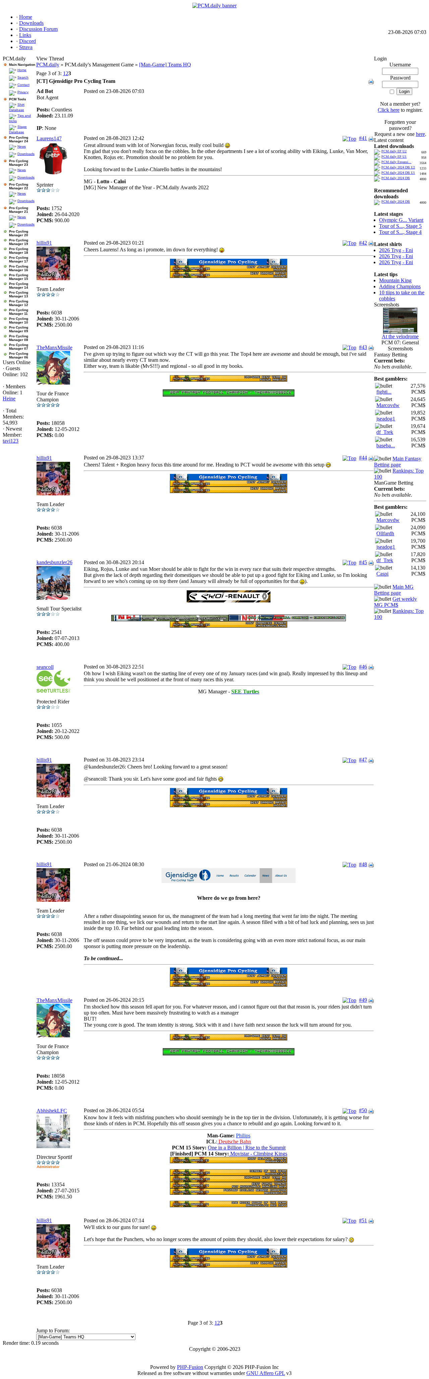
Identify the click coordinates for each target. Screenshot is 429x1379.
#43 (363, 347)
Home (21, 70)
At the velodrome (400, 336)
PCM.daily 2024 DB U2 (398, 167)
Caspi (382, 574)
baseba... (385, 445)
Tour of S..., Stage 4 (400, 232)
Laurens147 (49, 138)
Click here (389, 110)
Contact (23, 85)
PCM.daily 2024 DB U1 (398, 173)
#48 (363, 864)
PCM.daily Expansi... (396, 162)
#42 (363, 243)
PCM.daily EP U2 (394, 151)
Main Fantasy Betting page (397, 461)
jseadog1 (385, 419)
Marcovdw (388, 405)
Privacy (22, 92)
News (21, 146)
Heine (9, 398)
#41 (363, 138)
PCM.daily (47, 64)
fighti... (383, 392)
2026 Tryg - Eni (396, 250)
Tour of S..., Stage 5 (400, 226)
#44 (363, 457)
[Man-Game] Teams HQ (165, 64)
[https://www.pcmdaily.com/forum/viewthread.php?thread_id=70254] (228, 263)
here (420, 134)
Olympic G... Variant (401, 220)
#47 (363, 759)
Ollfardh (385, 533)
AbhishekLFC (52, 1111)
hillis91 (44, 243)
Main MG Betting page (394, 590)
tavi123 (10, 441)
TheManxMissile (54, 347)
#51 (363, 1220)
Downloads (26, 154)
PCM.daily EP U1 (394, 156)
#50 (363, 1110)
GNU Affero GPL (265, 1373)
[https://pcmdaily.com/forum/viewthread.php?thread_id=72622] (228, 600)
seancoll (45, 667)
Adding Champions (400, 286)
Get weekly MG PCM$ (395, 602)
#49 (363, 1000)
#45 (363, 562)
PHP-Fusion (190, 1367)
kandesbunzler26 (54, 562)
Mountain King (395, 280)
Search (22, 77)
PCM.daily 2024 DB (395, 178)
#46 (363, 667)
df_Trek (384, 432)
